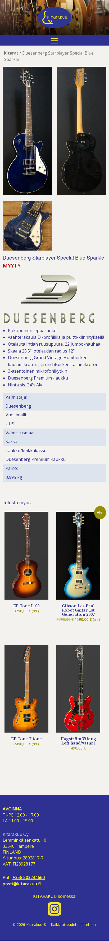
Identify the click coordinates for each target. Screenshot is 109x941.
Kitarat (11, 53)
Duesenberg (18, 406)
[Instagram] (54, 909)
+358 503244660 (28, 877)
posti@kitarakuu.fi (22, 884)
